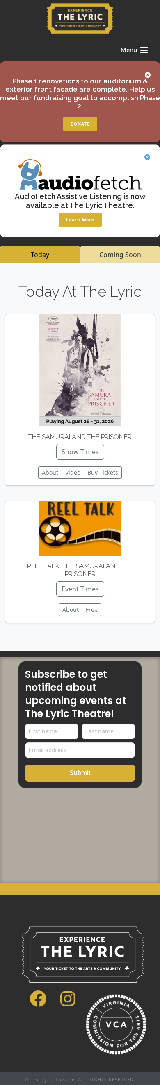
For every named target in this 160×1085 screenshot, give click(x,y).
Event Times (80, 588)
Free (92, 610)
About (50, 472)
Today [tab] (40, 254)
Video (72, 472)
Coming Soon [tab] (120, 254)
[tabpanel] (80, 456)
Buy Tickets (102, 472)
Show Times (80, 451)
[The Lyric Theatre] (80, 18)
